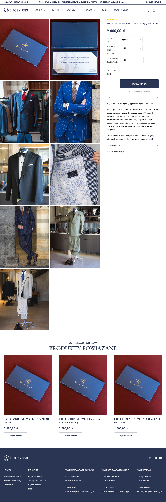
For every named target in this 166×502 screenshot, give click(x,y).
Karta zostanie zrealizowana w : (112, 62)
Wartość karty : (110, 40)
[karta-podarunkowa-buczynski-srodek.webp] (75, 49)
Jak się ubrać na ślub (37, 481)
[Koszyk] (160, 10)
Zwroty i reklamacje (12, 476)
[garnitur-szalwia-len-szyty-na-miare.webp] (75, 237)
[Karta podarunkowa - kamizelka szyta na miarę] (83, 385)
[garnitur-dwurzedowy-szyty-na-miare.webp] (24, 112)
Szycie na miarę (35, 476)
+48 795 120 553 (108, 487)
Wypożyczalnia (34, 485)
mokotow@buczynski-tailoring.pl (115, 491)
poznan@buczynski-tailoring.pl (149, 491)
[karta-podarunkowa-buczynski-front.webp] (24, 49)
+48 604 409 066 (71, 487)
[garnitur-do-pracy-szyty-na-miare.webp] (75, 112)
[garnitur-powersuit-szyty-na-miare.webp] (24, 237)
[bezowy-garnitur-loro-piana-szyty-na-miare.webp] (24, 299)
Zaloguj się (154, 10)
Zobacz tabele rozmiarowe (139, 91)
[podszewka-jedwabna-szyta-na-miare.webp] (75, 174)
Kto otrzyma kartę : (112, 72)
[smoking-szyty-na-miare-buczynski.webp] (24, 174)
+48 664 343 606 (143, 487)
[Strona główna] (16, 9)
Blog (30, 489)
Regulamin (8, 485)
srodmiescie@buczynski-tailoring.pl (79, 491)
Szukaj (147, 10)
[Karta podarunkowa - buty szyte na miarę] (28, 385)
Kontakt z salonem (154, 2)
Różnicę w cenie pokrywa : (111, 50)
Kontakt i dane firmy (12, 481)
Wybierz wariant (15, 436)
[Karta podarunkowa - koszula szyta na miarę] (138, 385)
